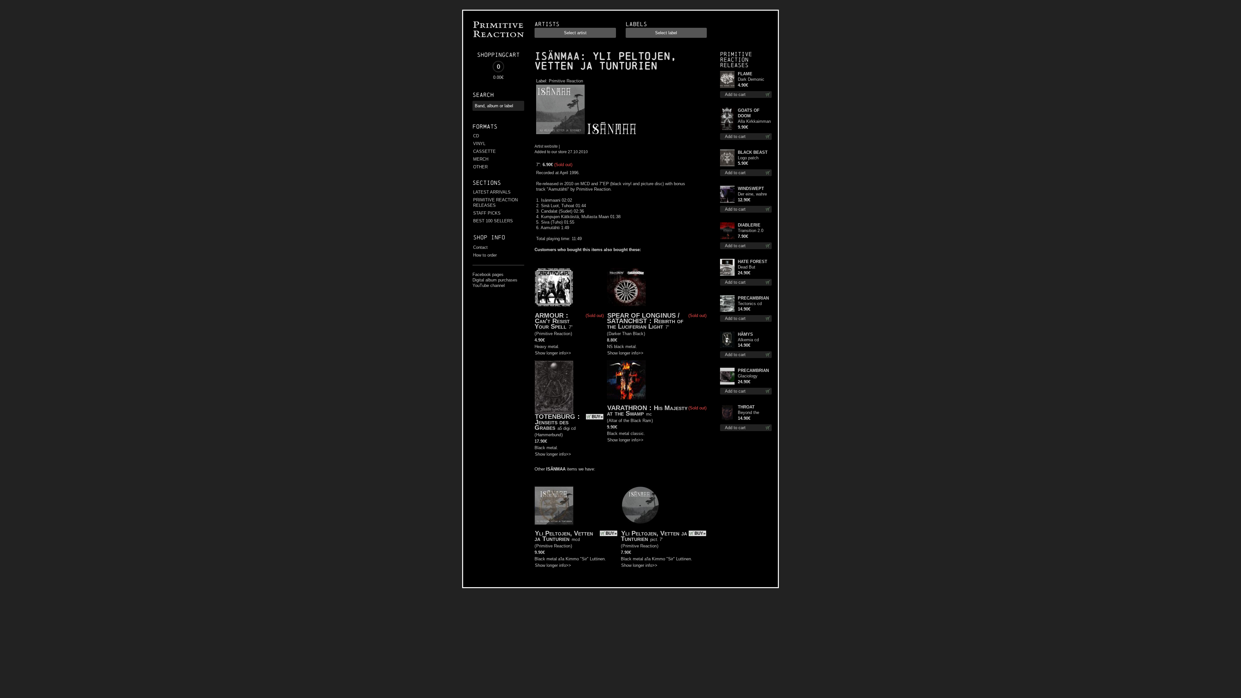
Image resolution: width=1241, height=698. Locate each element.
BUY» (597, 416)
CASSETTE (484, 151)
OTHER (480, 166)
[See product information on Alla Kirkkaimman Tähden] (727, 119)
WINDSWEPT (751, 188)
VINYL (479, 143)
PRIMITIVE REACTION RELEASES (495, 202)
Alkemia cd (748, 339)
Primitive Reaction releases (736, 60)
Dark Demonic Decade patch (751, 79)
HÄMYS (745, 334)
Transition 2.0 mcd (750, 231)
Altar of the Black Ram (630, 420)
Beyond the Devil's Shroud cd (754, 413)
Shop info (489, 237)
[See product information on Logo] (727, 158)
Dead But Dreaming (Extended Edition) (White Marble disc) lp (751, 267)
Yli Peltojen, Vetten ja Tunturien (564, 536)
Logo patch (748, 157)
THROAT (746, 407)
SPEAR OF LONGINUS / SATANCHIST (643, 318)
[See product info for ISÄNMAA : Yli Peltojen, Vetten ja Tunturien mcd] (554, 505)
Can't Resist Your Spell (552, 323)
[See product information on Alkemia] (727, 340)
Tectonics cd (750, 303)
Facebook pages (488, 274)
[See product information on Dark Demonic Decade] (727, 79)
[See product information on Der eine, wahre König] (727, 194)
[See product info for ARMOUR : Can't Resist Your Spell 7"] (554, 287)
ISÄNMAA (557, 56)
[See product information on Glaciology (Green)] (727, 376)
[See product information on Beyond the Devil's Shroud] (727, 412)
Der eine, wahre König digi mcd (752, 194)
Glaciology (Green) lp (748, 376)
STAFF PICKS (487, 213)
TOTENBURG (555, 416)
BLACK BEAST (753, 152)
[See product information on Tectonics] (727, 303)
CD (476, 135)
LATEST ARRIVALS (492, 192)
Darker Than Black (626, 333)
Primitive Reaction (566, 81)
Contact (480, 247)
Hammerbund (548, 434)
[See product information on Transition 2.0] (727, 230)
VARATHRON (627, 407)
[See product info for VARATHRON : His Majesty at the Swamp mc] (626, 379)
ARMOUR (549, 315)
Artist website (546, 146)
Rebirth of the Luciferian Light (645, 323)
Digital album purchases (494, 280)
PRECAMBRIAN (753, 298)
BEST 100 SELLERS (493, 220)
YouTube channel (488, 285)
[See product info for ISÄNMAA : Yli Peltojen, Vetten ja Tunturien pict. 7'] (640, 505)
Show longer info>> (553, 353)
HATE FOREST (752, 261)
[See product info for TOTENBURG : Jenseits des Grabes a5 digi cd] (554, 387)
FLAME (745, 73)
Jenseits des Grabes (551, 424)
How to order (485, 255)
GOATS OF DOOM (748, 113)
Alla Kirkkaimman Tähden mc (754, 121)
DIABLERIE (749, 225)
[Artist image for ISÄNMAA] (611, 134)
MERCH (480, 159)
